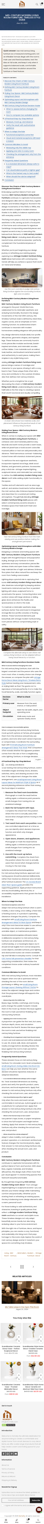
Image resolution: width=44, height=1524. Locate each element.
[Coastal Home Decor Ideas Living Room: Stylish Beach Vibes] (10, 1267)
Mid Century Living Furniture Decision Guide (22, 105)
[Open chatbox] (39, 1510)
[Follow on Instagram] (8, 1454)
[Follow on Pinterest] (12, 1454)
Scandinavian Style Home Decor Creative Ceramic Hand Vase (33, 1348)
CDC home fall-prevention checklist (17, 958)
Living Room (6, 1254)
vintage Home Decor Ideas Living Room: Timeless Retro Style (21, 680)
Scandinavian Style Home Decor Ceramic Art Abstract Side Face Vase (33, 1387)
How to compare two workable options (22, 115)
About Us (5, 1465)
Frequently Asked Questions (16, 160)
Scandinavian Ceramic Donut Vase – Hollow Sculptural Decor (11, 1348)
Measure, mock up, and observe (19, 122)
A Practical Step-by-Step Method (19, 118)
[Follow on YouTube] (16, 1454)
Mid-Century (13, 1254)
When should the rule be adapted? (21, 176)
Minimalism (21, 1253)
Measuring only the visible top (18, 148)
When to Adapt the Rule (15, 131)
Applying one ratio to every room (20, 151)
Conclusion (9, 180)
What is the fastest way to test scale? (22, 173)
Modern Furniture (30, 1254)
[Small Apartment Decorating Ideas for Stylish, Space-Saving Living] (33, 1267)
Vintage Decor (38, 1254)
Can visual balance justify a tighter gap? (23, 170)
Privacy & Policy (8, 1473)
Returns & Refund (8, 1476)
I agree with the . (20, 1505)
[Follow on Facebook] (4, 1454)
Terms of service (8, 1469)
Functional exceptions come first (20, 135)
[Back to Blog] (22, 1267)
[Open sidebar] (3, 765)
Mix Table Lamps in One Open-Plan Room (22, 1307)
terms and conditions (26, 1505)
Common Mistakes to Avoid (16, 144)
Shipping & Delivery (9, 1480)
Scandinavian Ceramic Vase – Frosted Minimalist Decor (11, 1387)
